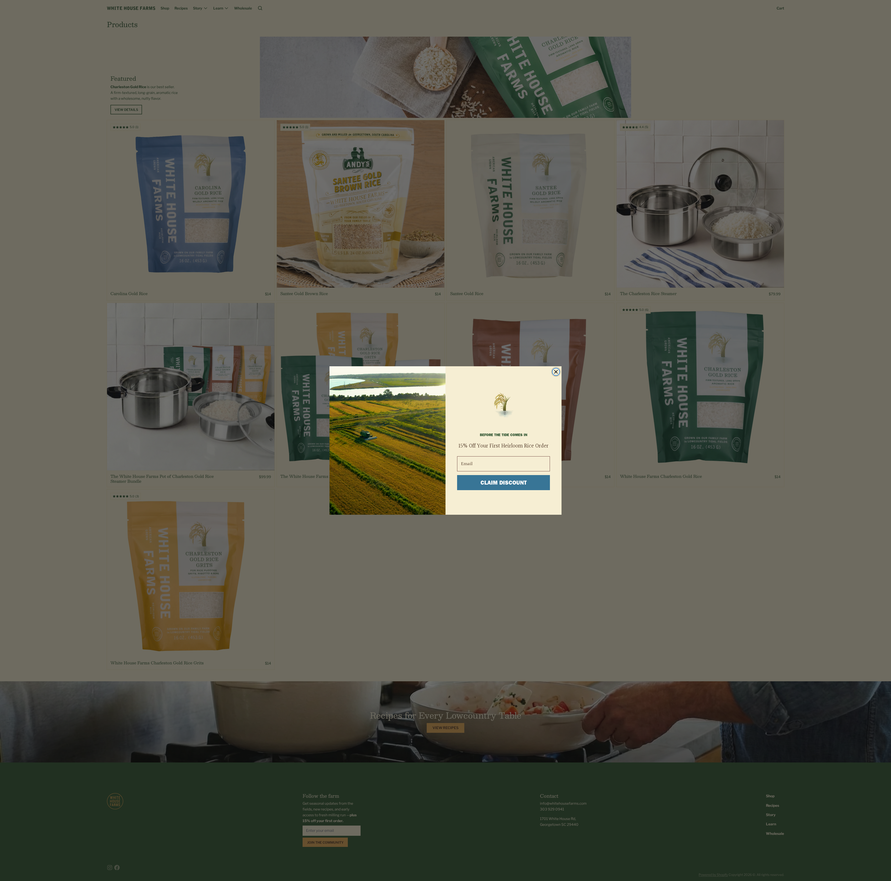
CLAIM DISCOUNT (504, 482)
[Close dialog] (556, 372)
